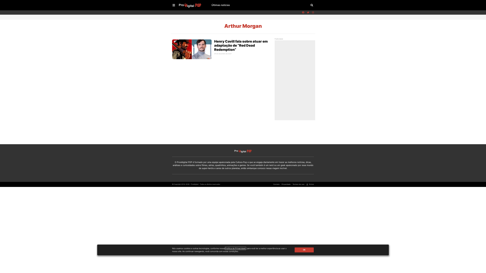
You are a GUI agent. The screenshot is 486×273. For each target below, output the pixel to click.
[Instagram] (313, 12)
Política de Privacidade (235, 248)
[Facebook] (303, 12)
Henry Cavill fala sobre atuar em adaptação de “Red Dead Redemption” (241, 45)
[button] (312, 5)
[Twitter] (308, 12)
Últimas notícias (220, 5)
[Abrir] (173, 5)
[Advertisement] (296, 80)
